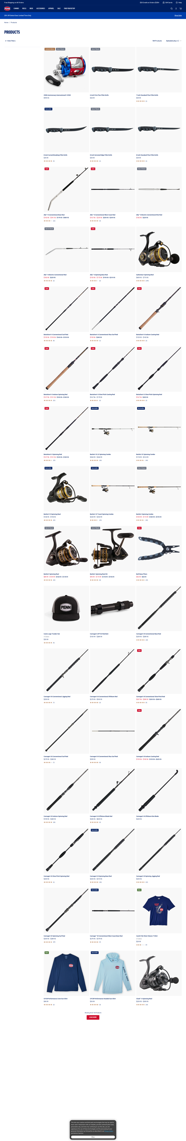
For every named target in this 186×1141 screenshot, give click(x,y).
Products (14, 22)
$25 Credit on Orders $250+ (149, 2)
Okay (93, 1137)
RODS (31, 8)
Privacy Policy (109, 1131)
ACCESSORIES (40, 8)
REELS (24, 8)
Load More (93, 1017)
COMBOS (16, 8)
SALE (59, 8)
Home (6, 22)
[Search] (171, 8)
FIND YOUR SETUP (69, 8)
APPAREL (51, 8)
